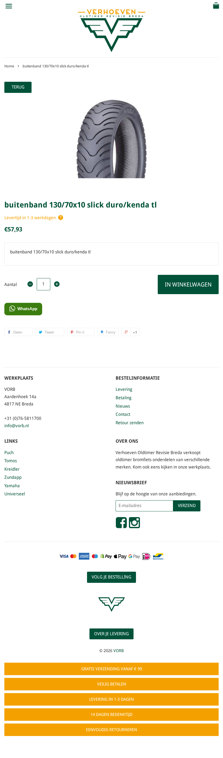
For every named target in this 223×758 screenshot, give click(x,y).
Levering (124, 389)
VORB (118, 650)
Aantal (10, 284)
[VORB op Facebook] (121, 525)
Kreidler (12, 469)
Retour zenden (130, 422)
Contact (123, 414)
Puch (9, 452)
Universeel (14, 493)
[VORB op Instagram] (134, 525)
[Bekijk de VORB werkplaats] (111, 616)
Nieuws (123, 406)
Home (9, 66)
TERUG (18, 87)
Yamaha (12, 485)
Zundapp (12, 477)
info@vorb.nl (16, 425)
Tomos (10, 460)
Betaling (123, 397)
